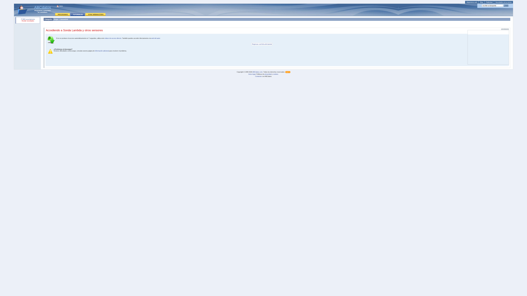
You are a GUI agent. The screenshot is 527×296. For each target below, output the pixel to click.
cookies (275, 74)
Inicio (61, 6)
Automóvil (64, 19)
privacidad (267, 74)
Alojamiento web (471, 2)
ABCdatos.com (258, 72)
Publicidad (489, 2)
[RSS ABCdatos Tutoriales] (287, 72)
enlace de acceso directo (113, 38)
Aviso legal (252, 74)
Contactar (258, 76)
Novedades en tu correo (503, 2)
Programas (38, 10)
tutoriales (47, 10)
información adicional (102, 51)
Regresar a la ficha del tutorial (262, 44)
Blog (481, 2)
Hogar (56, 19)
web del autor (155, 38)
